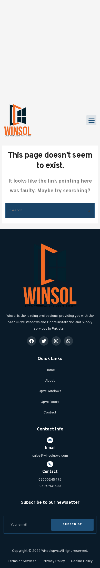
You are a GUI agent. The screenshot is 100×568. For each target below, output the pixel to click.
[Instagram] (56, 341)
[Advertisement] (50, 50)
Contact (50, 471)
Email (50, 447)
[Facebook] (31, 341)
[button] (91, 120)
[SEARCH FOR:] (50, 210)
